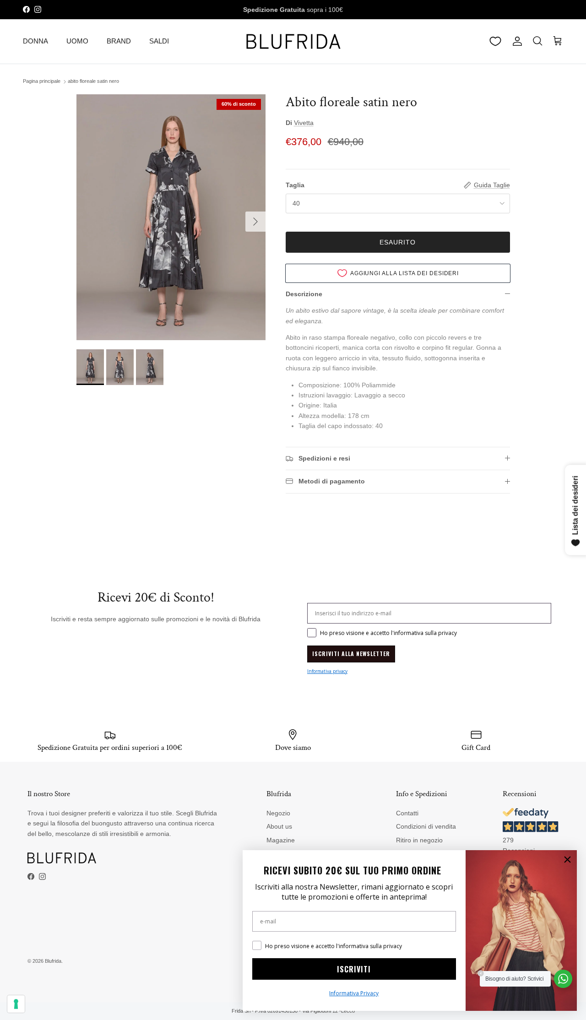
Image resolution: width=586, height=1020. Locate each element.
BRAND (119, 41)
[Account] (515, 41)
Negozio (278, 813)
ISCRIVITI (354, 969)
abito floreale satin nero (93, 81)
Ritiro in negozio (419, 840)
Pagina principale (41, 81)
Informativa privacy (327, 671)
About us (279, 826)
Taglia (295, 185)
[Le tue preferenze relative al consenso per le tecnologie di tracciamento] (16, 1004)
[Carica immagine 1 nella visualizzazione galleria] (171, 217)
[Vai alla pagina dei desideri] (495, 41)
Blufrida (53, 961)
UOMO (77, 41)
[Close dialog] (567, 859)
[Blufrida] (293, 41)
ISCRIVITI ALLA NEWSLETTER (351, 653)
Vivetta (304, 122)
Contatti (407, 813)
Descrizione (304, 294)
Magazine (280, 840)
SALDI (159, 41)
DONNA (35, 41)
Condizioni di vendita (426, 826)
